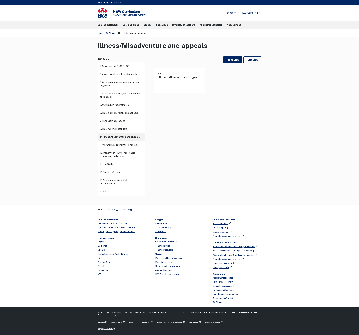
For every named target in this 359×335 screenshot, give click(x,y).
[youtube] (143, 208)
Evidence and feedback (223, 290)
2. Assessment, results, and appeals (118, 74)
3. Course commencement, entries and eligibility (120, 84)
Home (100, 33)
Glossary (159, 254)
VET (100, 274)
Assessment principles (223, 278)
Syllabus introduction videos (168, 242)
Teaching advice (162, 246)
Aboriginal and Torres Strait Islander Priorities (233, 255)
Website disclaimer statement (169, 322)
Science (101, 250)
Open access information (139, 322)
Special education (221, 232)
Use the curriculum (108, 219)
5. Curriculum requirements (114, 105)
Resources (161, 238)
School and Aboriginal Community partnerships (234, 246)
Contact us (193, 322)
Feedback (231, 12)
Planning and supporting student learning (116, 231)
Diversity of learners (224, 219)
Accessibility (116, 322)
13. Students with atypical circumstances (113, 182)
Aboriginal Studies (221, 267)
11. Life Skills (106, 164)
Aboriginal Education (224, 242)
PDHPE (101, 266)
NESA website (248, 12)
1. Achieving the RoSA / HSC (114, 66)
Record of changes (164, 262)
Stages (159, 219)
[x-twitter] (137, 208)
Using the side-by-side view (167, 266)
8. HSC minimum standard (113, 129)
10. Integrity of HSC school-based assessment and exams (117, 155)
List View (253, 59)
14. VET (104, 191)
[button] (107, 25)
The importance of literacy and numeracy (116, 227)
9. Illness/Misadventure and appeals (120, 137)
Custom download (163, 270)
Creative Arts (104, 262)
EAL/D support (219, 228)
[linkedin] (140, 208)
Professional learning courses (168, 258)
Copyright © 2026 (105, 329)
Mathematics (104, 246)
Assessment (220, 274)
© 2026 (111, 210)
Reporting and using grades (225, 294)
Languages (103, 270)
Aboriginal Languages (223, 263)
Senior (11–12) (161, 231)
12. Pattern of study (110, 172)
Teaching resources (164, 250)
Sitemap (101, 322)
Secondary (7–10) (163, 227)
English (101, 242)
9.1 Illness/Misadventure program (120, 145)
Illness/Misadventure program (178, 77)
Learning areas (106, 238)
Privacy (126, 210)
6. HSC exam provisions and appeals (119, 113)
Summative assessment (223, 286)
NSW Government (212, 322)
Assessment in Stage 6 (223, 298)
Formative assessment (223, 282)
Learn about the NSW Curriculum (112, 223)
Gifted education (220, 223)
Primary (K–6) (161, 223)
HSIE (100, 258)
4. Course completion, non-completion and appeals (120, 95)
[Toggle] (142, 66)
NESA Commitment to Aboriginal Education (232, 251)
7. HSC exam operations (112, 121)
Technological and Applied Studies (113, 254)
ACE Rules (110, 33)
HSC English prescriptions (167, 274)
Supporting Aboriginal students (227, 236)
